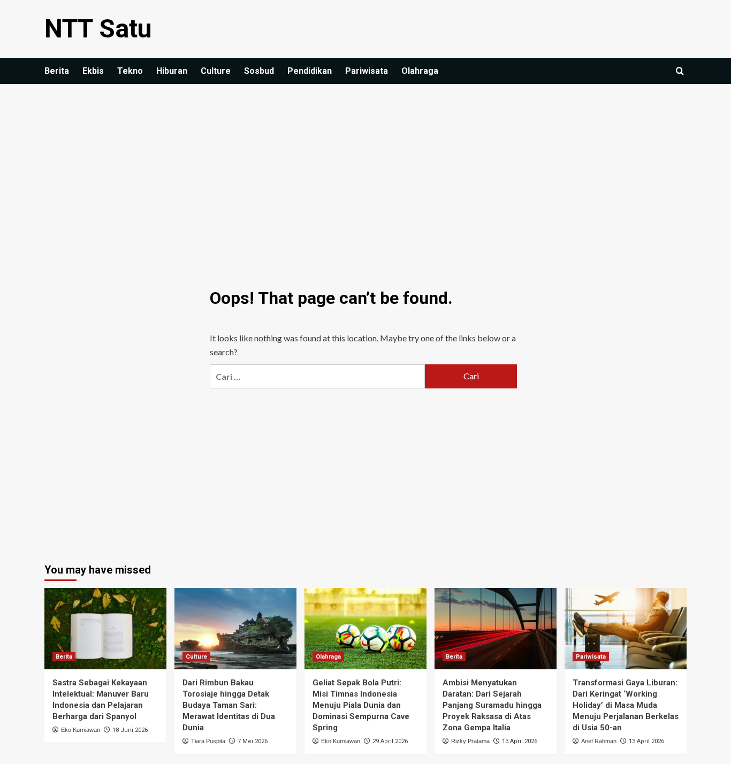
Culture (216, 71)
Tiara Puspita (208, 741)
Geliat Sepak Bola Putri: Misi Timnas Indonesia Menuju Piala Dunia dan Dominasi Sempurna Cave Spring (361, 705)
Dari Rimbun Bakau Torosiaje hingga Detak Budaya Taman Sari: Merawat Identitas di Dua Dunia (228, 705)
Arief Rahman (598, 741)
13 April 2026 (519, 741)
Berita (56, 71)
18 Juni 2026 (130, 730)
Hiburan (171, 71)
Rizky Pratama (470, 741)
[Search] (680, 71)
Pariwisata (366, 71)
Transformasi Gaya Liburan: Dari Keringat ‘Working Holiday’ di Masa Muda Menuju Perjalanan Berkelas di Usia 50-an (626, 705)
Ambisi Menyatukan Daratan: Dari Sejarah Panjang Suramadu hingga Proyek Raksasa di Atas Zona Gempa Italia (492, 705)
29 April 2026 (390, 741)
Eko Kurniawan (80, 730)
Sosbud (259, 71)
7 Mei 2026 (253, 741)
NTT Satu (98, 28)
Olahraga (419, 71)
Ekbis (93, 71)
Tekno (130, 71)
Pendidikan (309, 71)
